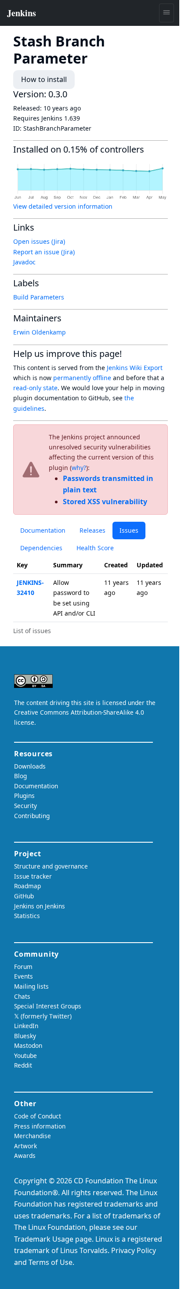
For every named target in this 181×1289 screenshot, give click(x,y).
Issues (128, 530)
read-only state (35, 388)
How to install (44, 79)
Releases (92, 530)
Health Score (95, 548)
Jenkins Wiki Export (135, 367)
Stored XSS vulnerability (105, 501)
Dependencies (41, 548)
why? (79, 467)
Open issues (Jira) (39, 241)
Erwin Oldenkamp (39, 332)
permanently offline (82, 378)
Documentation (42, 530)
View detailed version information (62, 206)
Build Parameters (38, 297)
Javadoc (24, 262)
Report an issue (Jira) (44, 252)
